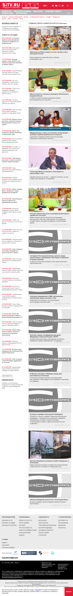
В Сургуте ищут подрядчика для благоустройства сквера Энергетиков (12, 351)
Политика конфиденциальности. (12, 577)
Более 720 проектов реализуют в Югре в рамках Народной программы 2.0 (12, 315)
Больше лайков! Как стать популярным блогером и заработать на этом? (49, 214)
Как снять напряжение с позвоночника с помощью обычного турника (10, 82)
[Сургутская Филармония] (17, 553)
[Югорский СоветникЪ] (45, 553)
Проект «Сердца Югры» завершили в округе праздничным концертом (12, 190)
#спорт (15, 18)
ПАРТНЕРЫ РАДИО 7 (8, 547)
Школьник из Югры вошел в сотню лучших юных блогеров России (49, 53)
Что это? (38, 590)
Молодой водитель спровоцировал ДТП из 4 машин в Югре (12, 343)
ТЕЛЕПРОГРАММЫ (22, 11)
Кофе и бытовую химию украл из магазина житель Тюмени (12, 260)
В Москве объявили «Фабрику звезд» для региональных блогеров (46, 374)
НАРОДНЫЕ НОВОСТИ (45, 530)
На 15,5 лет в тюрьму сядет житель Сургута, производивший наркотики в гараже (12, 288)
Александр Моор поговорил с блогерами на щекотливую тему (46, 172)
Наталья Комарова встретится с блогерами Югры (49, 499)
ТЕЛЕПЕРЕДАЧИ (24, 517)
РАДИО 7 (5, 542)
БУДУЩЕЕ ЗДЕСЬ (53, 11)
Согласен (68, 591)
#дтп (9, 18)
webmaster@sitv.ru (63, 564)
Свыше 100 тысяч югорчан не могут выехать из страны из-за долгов (12, 231)
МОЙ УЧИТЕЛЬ (43, 523)
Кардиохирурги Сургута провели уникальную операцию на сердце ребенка (11, 368)
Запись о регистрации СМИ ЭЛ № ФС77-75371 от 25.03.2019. (39, 581)
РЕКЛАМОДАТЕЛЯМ (8, 517)
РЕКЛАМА (38, 11)
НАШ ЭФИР (5, 545)
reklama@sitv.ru (62, 566)
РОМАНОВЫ (8, 13)
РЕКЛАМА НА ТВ (7, 520)
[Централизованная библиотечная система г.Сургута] (30, 553)
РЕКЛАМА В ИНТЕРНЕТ (9, 525)
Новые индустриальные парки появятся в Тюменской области (12, 169)
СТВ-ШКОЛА (42, 535)
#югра (26, 17)
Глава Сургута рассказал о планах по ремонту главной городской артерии (11, 160)
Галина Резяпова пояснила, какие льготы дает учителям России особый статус (12, 72)
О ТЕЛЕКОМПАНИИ (64, 517)
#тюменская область (37, 17)
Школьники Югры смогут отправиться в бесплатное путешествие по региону (12, 241)
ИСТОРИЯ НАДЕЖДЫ (45, 527)
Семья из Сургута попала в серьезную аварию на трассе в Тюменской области (12, 323)
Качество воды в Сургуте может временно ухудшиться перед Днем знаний (12, 111)
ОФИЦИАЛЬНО (7, 380)
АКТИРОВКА (21, 13)
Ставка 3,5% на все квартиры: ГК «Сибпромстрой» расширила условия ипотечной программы (11, 28)
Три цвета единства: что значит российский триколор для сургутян (11, 101)
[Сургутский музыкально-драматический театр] (11, 557)
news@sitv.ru (62, 567)
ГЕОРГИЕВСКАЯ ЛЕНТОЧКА (47, 525)
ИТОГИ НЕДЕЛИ (24, 523)
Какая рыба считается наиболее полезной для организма (12, 280)
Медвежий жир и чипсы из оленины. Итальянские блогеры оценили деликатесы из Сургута (49, 133)
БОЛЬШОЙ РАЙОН (25, 532)
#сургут (4, 17)
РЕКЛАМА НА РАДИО (8, 523)
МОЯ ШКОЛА (42, 520)
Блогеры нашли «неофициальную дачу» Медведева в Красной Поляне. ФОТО (45, 336)
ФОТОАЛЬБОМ (63, 523)
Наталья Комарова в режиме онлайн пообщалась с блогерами (49, 461)
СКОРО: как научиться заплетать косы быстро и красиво (12, 221)
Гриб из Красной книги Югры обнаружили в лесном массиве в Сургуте (12, 250)
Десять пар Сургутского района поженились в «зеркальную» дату (12, 132)
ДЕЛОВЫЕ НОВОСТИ (10, 23)
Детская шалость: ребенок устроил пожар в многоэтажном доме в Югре (12, 140)
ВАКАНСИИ (61, 525)
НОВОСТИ (6, 11)
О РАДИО (5, 539)
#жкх (21, 18)
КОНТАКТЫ (62, 527)
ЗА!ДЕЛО (22, 535)
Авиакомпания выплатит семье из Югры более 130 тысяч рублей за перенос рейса (12, 270)
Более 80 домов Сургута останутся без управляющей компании (12, 200)
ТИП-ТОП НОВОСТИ (25, 527)
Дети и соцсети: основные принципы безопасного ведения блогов (49, 95)
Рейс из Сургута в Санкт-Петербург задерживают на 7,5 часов (12, 360)
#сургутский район (15, 17)
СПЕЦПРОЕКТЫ (43, 517)
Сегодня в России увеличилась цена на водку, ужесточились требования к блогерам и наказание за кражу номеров (49, 257)
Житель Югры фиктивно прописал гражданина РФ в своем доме (12, 305)
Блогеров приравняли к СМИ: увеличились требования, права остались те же (46, 297)
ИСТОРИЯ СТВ (63, 520)
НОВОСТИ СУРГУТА (25, 520)
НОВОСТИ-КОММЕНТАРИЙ (27, 530)
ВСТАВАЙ (22, 525)
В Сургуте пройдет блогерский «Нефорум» (46, 414)
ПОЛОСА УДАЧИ (43, 532)
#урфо (48, 17)
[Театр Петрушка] (53, 553)
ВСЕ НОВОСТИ (7, 376)
